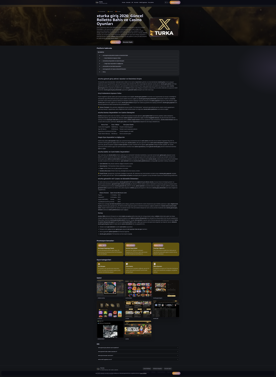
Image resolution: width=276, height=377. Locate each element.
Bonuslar (128, 2)
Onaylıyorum (176, 373)
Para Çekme (151, 2)
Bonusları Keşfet (128, 42)
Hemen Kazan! (175, 2)
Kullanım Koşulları (157, 368)
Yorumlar (136, 2)
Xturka (123, 2)
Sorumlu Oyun (167, 368)
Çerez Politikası (147, 368)
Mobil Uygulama (143, 2)
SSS (132, 2)
